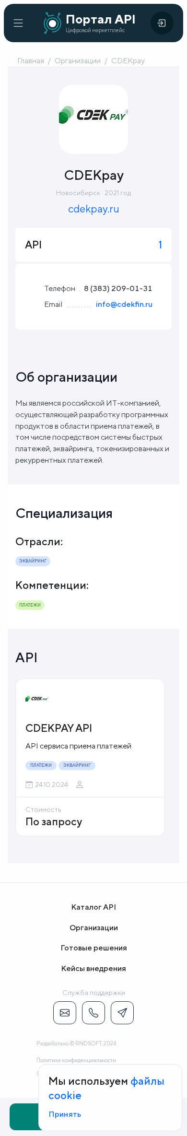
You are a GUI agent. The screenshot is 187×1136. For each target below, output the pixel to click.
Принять (64, 1114)
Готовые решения (93, 947)
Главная (30, 60)
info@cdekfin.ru (124, 304)
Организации (78, 60)
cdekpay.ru (93, 208)
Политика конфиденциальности (76, 1060)
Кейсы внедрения (93, 968)
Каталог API (93, 907)
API (26, 657)
